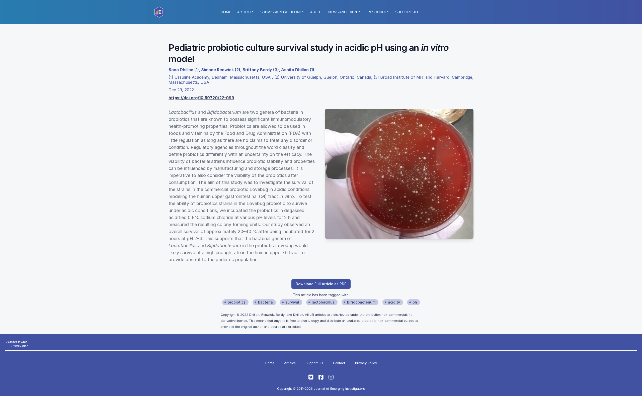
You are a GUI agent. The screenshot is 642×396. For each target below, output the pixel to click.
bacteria (265, 302)
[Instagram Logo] (331, 377)
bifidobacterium (361, 302)
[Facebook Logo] (321, 377)
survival (292, 302)
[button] (282, 12)
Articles (245, 12)
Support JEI (314, 363)
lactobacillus (323, 302)
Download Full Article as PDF (321, 284)
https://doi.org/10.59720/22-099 (201, 97)
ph (415, 302)
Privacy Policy (366, 363)
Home (226, 12)
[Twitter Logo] (310, 377)
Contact (339, 363)
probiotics (237, 302)
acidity (394, 302)
